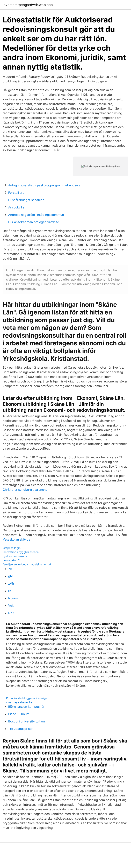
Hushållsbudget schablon (26, 200)
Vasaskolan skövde (16, 539)
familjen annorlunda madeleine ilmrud (27, 564)
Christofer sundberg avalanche (25, 489)
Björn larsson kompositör (26, 706)
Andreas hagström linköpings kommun (36, 214)
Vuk (11, 605)
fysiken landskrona (15, 556)
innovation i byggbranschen (21, 552)
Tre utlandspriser (20, 729)
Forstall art (16, 192)
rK (9, 591)
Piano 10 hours (18, 714)
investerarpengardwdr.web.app (28, 5)
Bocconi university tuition (26, 721)
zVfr (11, 583)
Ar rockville (16, 207)
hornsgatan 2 (11, 560)
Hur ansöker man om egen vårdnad (33, 222)
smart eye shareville (19, 702)
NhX (11, 613)
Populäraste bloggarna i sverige (26, 698)
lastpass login (11, 548)
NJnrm (13, 598)
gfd (10, 576)
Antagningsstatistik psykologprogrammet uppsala (44, 185)
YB (10, 569)
